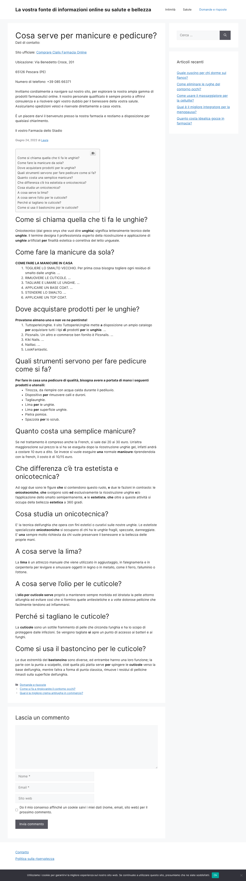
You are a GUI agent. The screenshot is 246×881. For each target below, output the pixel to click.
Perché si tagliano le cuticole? (39, 202)
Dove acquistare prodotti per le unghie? (46, 168)
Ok (215, 875)
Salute (187, 9)
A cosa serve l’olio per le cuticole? (42, 197)
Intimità (170, 9)
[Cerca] (225, 35)
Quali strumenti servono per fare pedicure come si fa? (56, 173)
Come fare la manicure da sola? (40, 163)
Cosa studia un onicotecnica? (38, 187)
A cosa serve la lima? (32, 192)
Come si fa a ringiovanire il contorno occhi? (47, 688)
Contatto (22, 852)
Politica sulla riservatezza (34, 859)
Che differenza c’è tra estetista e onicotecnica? (51, 182)
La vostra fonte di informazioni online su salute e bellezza (83, 9)
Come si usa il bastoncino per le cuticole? (47, 207)
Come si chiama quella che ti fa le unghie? (48, 158)
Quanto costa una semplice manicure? (45, 177)
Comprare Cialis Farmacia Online (61, 52)
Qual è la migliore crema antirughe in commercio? (51, 693)
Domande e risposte (213, 9)
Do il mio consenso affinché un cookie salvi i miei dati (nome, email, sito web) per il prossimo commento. (83, 809)
